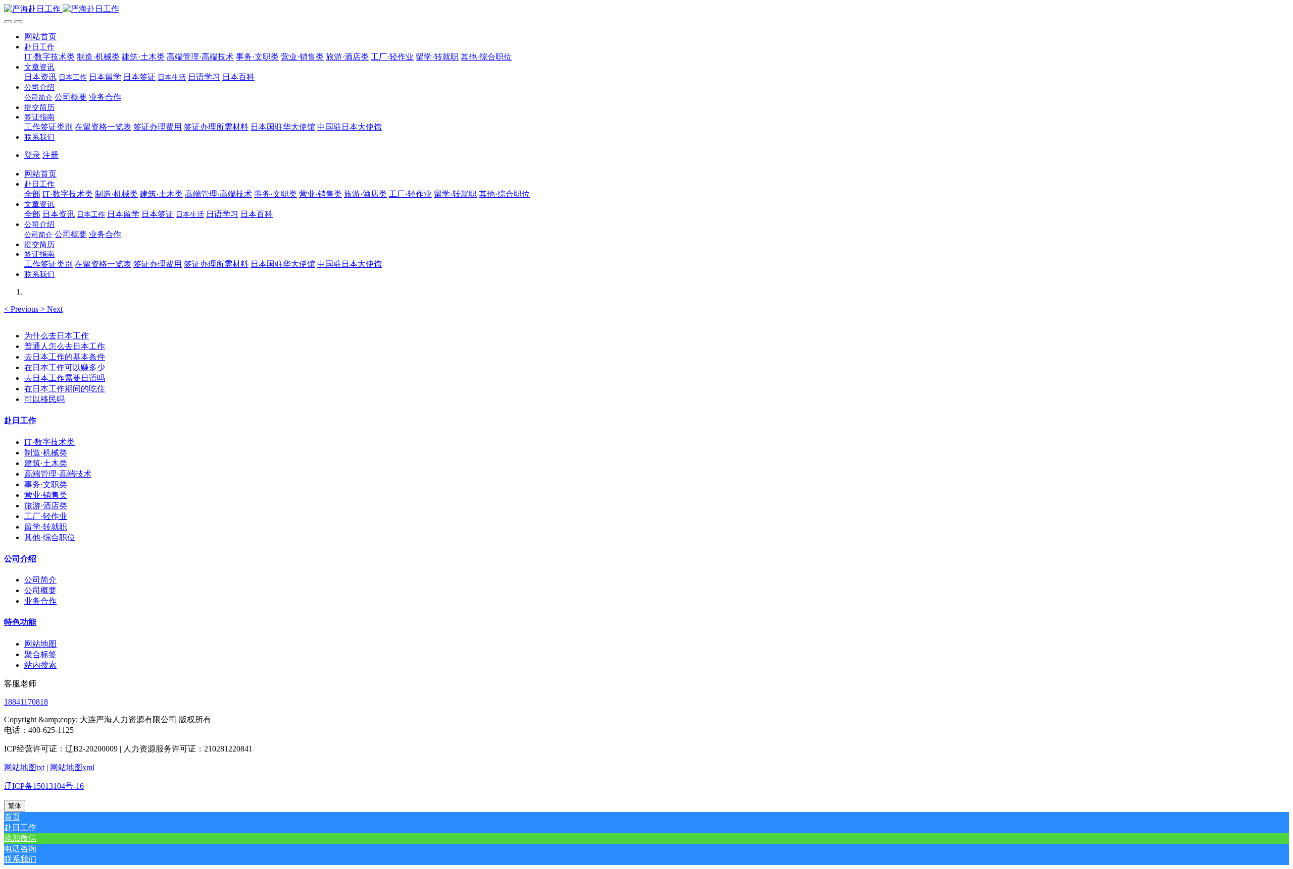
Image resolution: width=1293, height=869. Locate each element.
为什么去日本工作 (56, 335)
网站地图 (40, 644)
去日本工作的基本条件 (64, 357)
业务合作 (40, 601)
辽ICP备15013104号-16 (44, 786)
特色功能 (20, 622)
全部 (32, 194)
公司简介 (40, 579)
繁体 (14, 805)
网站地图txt (24, 767)
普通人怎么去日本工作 (64, 346)
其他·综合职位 (49, 537)
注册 (50, 155)
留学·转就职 (45, 527)
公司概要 (40, 590)
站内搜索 (40, 665)
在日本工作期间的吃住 (64, 388)
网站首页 (40, 36)
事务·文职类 (45, 484)
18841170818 (26, 702)
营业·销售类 (45, 495)
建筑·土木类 (45, 463)
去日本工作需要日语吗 (64, 378)
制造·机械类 (45, 452)
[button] (39, 46)
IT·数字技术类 (49, 442)
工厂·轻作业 (45, 516)
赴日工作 (20, 420)
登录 (32, 155)
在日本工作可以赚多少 (64, 367)
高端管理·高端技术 (57, 474)
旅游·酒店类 (45, 505)
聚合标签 (40, 654)
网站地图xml (72, 767)
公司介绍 (20, 558)
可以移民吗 (44, 399)
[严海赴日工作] (646, 9)
